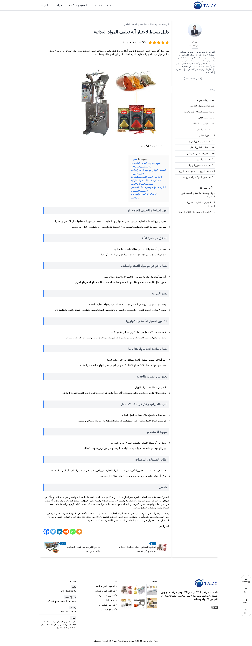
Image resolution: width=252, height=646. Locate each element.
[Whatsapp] (73, 532)
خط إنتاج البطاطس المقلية (202, 147)
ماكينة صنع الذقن (206, 117)
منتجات (99, 5)
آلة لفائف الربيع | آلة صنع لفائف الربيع (197, 171)
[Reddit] (66, 532)
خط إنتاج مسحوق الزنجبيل (202, 105)
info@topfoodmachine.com (61, 601)
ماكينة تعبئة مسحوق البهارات (201, 165)
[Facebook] (46, 532)
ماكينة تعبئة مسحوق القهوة (202, 141)
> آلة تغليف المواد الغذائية (106, 590)
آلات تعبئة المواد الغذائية (74, 513)
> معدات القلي (111, 600)
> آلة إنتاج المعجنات (109, 609)
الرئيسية (165, 24)
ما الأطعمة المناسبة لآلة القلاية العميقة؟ (196, 212)
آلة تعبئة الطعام (155, 497)
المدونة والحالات (79, 5)
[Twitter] (53, 532)
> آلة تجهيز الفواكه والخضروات (104, 595)
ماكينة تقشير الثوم (206, 159)
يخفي (135, 159)
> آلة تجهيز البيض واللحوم (106, 586)
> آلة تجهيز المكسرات (108, 604)
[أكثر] (79, 532)
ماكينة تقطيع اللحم (206, 129)
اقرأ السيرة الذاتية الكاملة (195, 78)
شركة (59, 5)
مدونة (157, 24)
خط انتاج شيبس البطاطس (202, 123)
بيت (109, 5)
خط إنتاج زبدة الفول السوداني (201, 153)
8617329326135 (68, 590)
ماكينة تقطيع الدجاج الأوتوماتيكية (199, 111)
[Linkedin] (60, 532)
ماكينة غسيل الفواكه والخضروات (199, 177)
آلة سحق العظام (207, 135)
